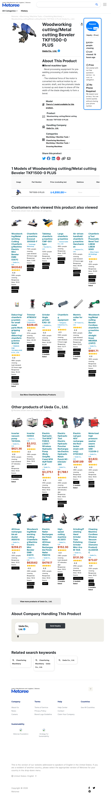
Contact (61, 711)
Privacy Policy (40, 711)
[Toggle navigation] (105, 4)
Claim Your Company (66, 714)
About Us (15, 707)
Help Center (62, 707)
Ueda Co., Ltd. (49, 51)
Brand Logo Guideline (43, 714)
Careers (14, 714)
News (13, 711)
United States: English (24, 776)
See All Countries (88, 707)
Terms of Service (41, 707)
